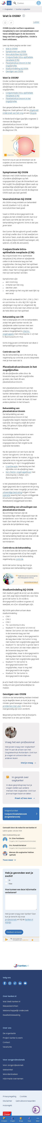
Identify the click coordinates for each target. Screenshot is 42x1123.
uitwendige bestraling (12, 492)
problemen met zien (12, 706)
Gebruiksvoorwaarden (25, 1101)
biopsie (33, 113)
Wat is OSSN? (12, 48)
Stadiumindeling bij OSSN (17, 68)
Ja (9, 880)
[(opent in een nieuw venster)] (5, 983)
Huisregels (7, 1105)
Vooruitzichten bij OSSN (16, 54)
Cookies (23, 1096)
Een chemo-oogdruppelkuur (18, 472)
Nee (10, 883)
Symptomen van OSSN (16, 51)
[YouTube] (25, 983)
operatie (6, 495)
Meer (38, 1121)
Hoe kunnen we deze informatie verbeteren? (20, 891)
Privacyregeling (9, 1096)
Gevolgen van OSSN (14, 71)
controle (19, 559)
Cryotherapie (12, 466)
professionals (11, 919)
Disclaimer (7, 1101)
